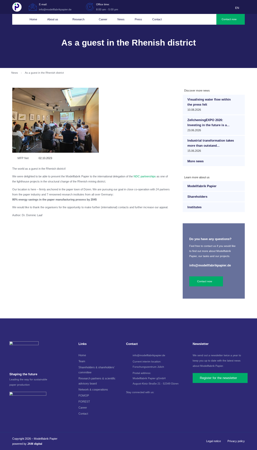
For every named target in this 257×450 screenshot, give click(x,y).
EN (237, 7)
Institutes (194, 207)
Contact (157, 19)
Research (78, 19)
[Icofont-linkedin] (230, 8)
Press (138, 19)
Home (33, 19)
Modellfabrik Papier (202, 186)
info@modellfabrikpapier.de (210, 265)
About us (52, 19)
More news (195, 161)
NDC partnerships (145, 176)
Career (103, 19)
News (121, 19)
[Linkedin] (128, 399)
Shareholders (197, 196)
